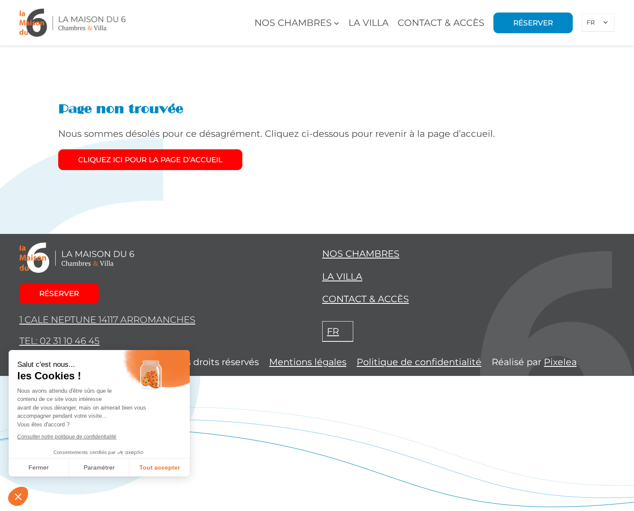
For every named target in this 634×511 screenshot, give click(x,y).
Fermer (38, 467)
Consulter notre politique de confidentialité (66, 437)
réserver (59, 293)
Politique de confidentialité (419, 361)
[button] (18, 496)
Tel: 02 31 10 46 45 (59, 340)
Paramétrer (99, 467)
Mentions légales (307, 361)
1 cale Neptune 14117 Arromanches (107, 319)
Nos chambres (360, 253)
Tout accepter (159, 467)
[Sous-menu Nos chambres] (336, 22)
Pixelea (560, 361)
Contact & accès (365, 298)
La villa (342, 276)
